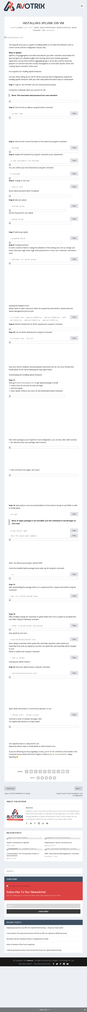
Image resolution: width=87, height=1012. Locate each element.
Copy (74, 113)
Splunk (36, 27)
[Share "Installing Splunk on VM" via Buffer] (54, 771)
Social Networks (61, 754)
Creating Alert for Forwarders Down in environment (23, 854)
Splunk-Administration (48, 27)
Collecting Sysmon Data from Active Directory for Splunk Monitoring (34, 950)
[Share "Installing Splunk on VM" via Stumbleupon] (58, 771)
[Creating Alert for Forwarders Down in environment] (24, 849)
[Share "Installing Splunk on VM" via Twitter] (31, 771)
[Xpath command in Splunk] (24, 838)
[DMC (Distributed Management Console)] (62, 849)
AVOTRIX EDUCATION (42, 964)
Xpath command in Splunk (18, 842)
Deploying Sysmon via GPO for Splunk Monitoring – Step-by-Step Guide (35, 928)
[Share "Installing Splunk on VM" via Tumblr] (40, 771)
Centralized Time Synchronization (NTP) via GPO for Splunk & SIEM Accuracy (37, 933)
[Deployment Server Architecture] (62, 838)
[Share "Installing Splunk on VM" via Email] (63, 771)
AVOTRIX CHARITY (25, 964)
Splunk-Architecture (64, 27)
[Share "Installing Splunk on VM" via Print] (67, 771)
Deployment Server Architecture (58, 842)
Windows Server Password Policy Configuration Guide (27, 939)
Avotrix (20, 27)
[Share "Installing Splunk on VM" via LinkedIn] (49, 771)
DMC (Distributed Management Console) (62, 853)
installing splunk (43, 752)
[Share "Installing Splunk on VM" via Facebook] (26, 771)
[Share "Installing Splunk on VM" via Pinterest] (44, 771)
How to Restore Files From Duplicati (21, 944)
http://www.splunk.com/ (26, 383)
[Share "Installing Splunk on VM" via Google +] (35, 771)
